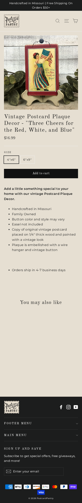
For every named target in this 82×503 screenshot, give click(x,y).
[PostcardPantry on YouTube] (76, 407)
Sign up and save (23, 448)
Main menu (15, 435)
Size (8, 152)
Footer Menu (18, 423)
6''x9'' (27, 159)
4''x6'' (11, 159)
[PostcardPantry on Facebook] (61, 407)
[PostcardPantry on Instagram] (68, 407)
